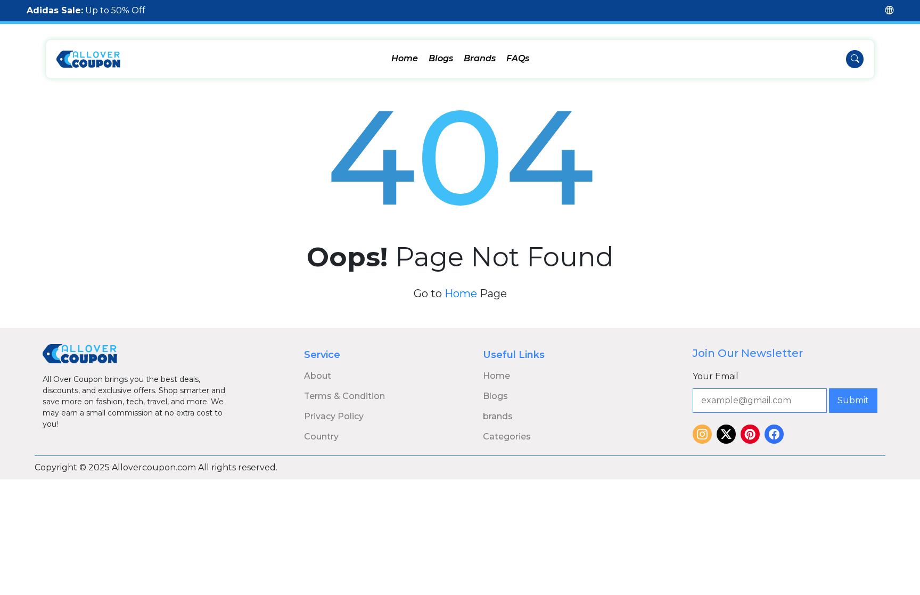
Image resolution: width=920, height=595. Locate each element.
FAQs (517, 58)
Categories (507, 436)
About (317, 376)
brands (498, 416)
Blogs (441, 58)
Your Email (715, 376)
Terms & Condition (344, 396)
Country (321, 436)
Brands (480, 58)
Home (404, 58)
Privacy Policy (334, 416)
